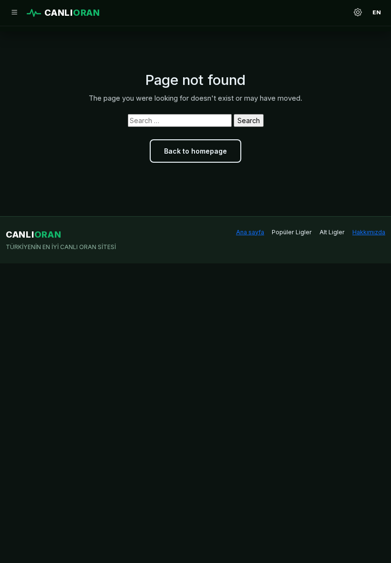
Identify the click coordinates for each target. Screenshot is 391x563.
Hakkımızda (368, 232)
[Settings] (357, 12)
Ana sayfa (250, 232)
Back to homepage (195, 151)
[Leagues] (14, 12)
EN (376, 12)
